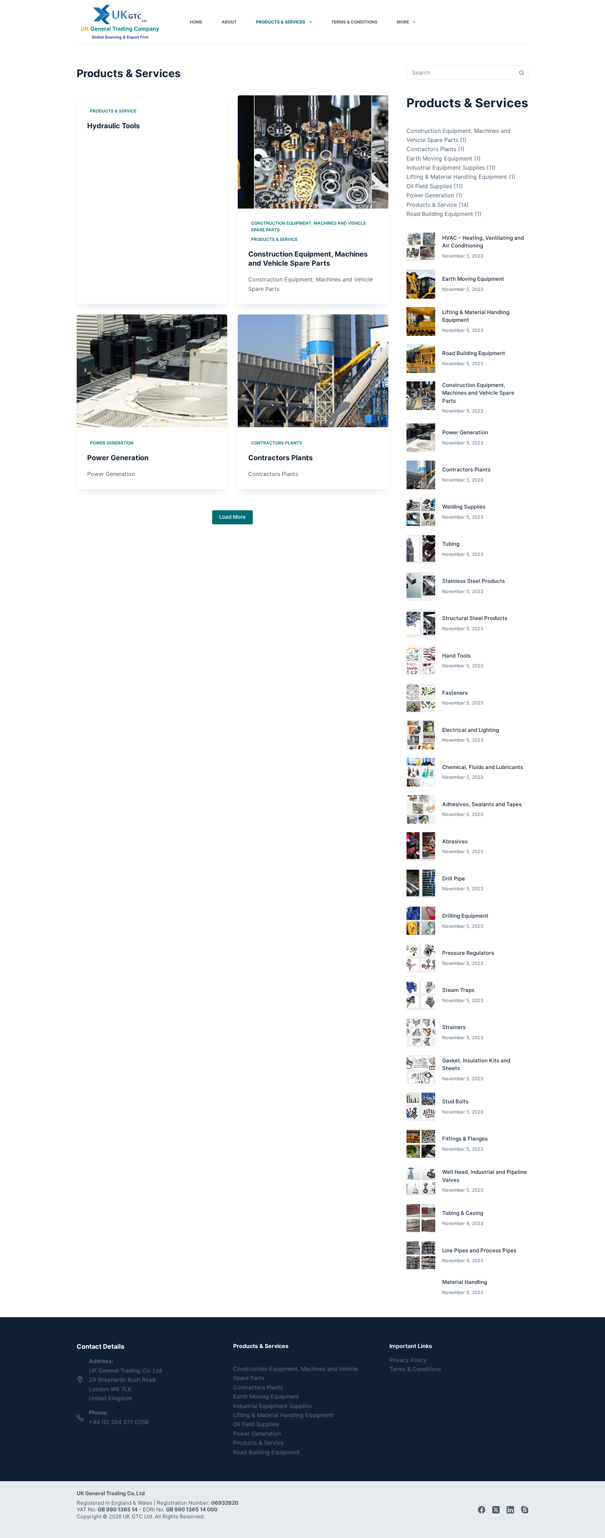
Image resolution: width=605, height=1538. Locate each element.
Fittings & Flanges (465, 1138)
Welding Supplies (464, 506)
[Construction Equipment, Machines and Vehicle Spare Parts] (313, 152)
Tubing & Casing (462, 1213)
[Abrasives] (420, 846)
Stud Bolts (455, 1101)
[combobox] (461, 73)
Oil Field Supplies (429, 186)
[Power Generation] (152, 371)
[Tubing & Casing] (420, 1218)
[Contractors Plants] (313, 371)
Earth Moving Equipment (439, 158)
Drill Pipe (453, 878)
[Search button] (521, 72)
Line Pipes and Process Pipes (479, 1250)
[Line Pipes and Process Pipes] (420, 1255)
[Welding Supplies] (420, 512)
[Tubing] (420, 549)
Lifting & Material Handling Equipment (456, 176)
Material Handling (464, 1282)
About (229, 22)
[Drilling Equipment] (420, 920)
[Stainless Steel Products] (420, 586)
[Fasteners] (420, 697)
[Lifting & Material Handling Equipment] (420, 321)
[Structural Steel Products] (420, 623)
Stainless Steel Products (473, 581)
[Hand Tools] (420, 660)
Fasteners (455, 692)
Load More (232, 516)
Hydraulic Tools (113, 126)
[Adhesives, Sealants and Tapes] (420, 809)
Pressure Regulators (468, 953)
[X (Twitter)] (496, 1509)
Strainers (454, 1027)
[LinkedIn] (510, 1509)
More (403, 22)
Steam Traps (458, 990)
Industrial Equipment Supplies (445, 167)
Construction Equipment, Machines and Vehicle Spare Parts (308, 226)
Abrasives (455, 841)
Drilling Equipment (465, 915)
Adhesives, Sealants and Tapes (482, 804)
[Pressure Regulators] (420, 958)
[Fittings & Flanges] (420, 1144)
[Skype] (524, 1509)
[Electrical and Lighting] (420, 735)
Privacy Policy (408, 1359)
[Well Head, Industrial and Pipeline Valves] (420, 1181)
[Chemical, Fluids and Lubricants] (420, 772)
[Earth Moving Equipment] (420, 284)
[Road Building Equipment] (420, 358)
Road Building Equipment (439, 213)
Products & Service (113, 111)
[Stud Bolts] (420, 1107)
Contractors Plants (276, 442)
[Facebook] (481, 1509)
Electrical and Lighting (470, 730)
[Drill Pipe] (420, 883)
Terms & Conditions (354, 22)
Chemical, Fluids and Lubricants (482, 767)
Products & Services (280, 22)
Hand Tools (456, 655)
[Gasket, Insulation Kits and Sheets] (420, 1069)
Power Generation (111, 442)
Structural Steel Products (474, 618)
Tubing (450, 543)
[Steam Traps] (420, 995)
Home (196, 22)
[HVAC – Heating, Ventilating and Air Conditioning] (420, 246)
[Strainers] (420, 1032)
